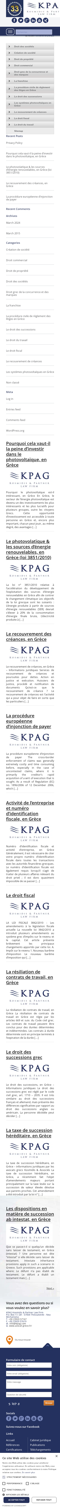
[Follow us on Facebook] (14, 20)
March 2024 (13, 222)
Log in (9, 399)
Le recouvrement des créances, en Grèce (27, 184)
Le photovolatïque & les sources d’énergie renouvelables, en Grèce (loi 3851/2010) (29, 169)
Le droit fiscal (21, 118)
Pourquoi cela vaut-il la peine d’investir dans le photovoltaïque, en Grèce (29, 155)
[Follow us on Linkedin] (33, 20)
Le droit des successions (28, 96)
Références (13, 1445)
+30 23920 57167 (18, 1319)
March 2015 (13, 233)
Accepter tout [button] (16, 1500)
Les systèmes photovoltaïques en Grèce (32, 104)
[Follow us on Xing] (45, 20)
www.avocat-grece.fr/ (20, 1325)
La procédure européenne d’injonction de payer (29, 198)
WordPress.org (15, 430)
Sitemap (18, 131)
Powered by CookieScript (14, 1505)
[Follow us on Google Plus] (27, 20)
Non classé (12, 382)
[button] (30, 1494)
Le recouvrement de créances (30, 112)
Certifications (14, 1449)
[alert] (30, 1481)
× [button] (56, 1456)
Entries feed (13, 409)
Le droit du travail (24, 124)
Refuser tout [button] (44, 1500)
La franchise (21, 81)
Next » (50, 1288)
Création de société (25, 53)
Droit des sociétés (17, 281)
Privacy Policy (14, 143)
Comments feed (15, 420)
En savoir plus (28, 1472)
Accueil (10, 1440)
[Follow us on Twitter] (21, 20)
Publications (37, 1445)
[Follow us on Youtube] (39, 20)
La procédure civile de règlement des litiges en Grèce (32, 88)
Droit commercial (23, 65)
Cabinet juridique (40, 1440)
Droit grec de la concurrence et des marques (31, 73)
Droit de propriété (23, 59)
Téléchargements (40, 1449)
